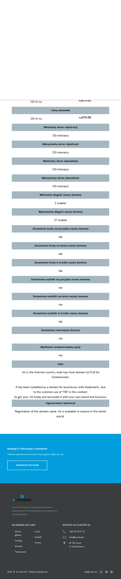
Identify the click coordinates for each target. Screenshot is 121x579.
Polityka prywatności (38, 572)
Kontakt (38, 537)
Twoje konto (20, 552)
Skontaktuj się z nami (27, 465)
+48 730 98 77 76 (77, 532)
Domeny (18, 546)
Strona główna (18, 533)
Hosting (18, 541)
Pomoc (38, 543)
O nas (37, 532)
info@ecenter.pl (76, 537)
